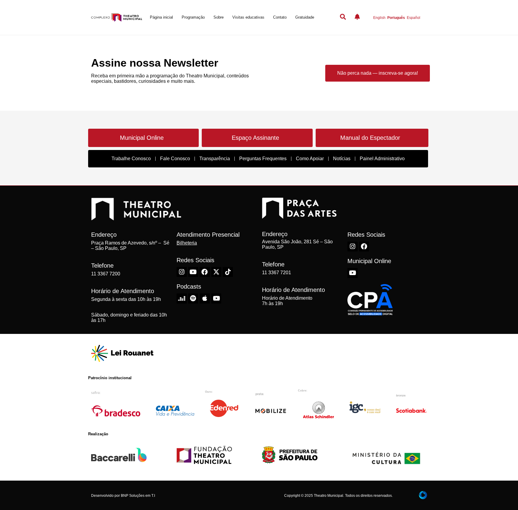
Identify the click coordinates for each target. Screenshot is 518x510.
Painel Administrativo (382, 158)
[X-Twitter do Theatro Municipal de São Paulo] (216, 272)
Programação (193, 17)
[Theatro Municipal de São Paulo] (136, 217)
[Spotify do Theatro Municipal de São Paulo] (193, 298)
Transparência (214, 158)
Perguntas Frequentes (263, 158)
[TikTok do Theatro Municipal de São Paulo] (228, 272)
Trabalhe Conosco (131, 158)
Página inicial (161, 17)
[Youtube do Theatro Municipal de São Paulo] (193, 272)
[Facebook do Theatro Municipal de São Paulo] (205, 272)
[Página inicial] (116, 17)
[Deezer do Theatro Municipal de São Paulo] (182, 298)
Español (413, 18)
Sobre (218, 17)
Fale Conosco (175, 158)
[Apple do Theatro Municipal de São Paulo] (205, 298)
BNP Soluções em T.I (138, 496)
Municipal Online (142, 137)
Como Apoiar (310, 158)
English (379, 18)
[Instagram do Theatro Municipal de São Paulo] (182, 272)
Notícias (341, 158)
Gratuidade (304, 17)
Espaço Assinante (255, 137)
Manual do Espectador (370, 137)
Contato (280, 17)
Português (396, 18)
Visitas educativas (248, 17)
